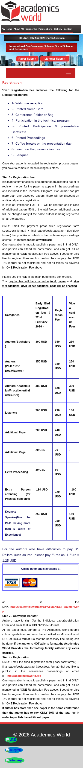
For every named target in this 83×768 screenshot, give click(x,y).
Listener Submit (54, 58)
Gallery (58, 29)
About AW (19, 29)
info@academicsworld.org (24, 675)
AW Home (7, 29)
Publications (46, 29)
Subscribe (31, 29)
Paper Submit (27, 58)
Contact (68, 29)
